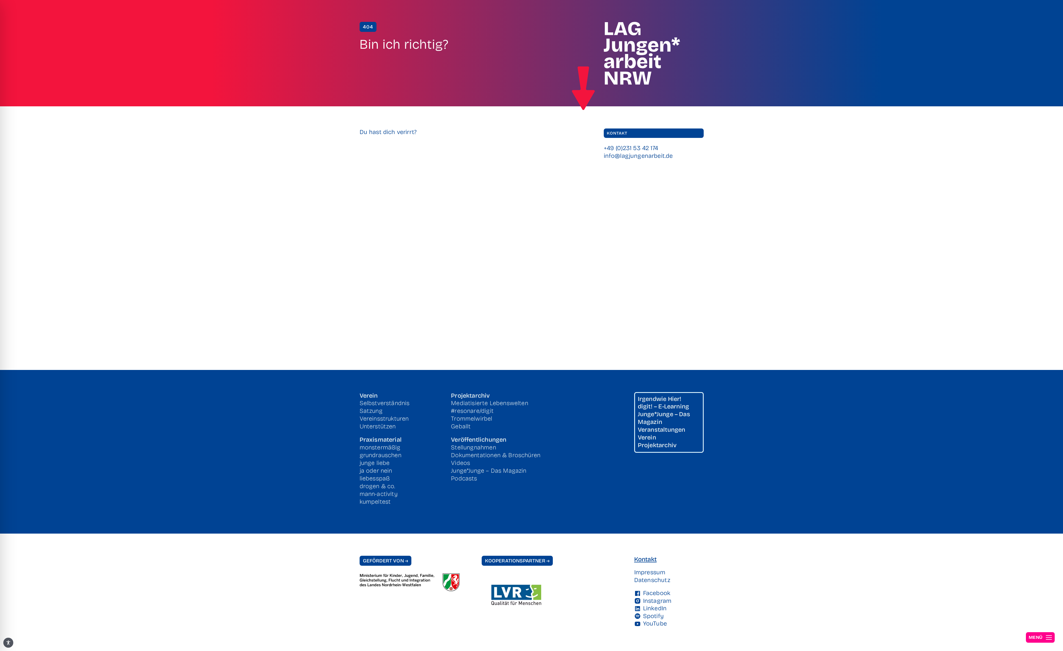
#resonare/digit (472, 411)
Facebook (656, 593)
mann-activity (379, 494)
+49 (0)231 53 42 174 (631, 148)
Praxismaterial (381, 439)
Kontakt (645, 559)
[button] (1040, 637)
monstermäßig (380, 447)
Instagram (657, 600)
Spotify (653, 616)
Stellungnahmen (473, 447)
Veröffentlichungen (478, 439)
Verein (369, 395)
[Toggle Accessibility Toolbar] (8, 642)
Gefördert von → (385, 561)
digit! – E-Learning (663, 406)
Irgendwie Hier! (660, 399)
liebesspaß (375, 478)
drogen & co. (377, 486)
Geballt (461, 426)
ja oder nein (376, 470)
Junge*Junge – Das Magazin (488, 470)
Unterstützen (378, 426)
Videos (460, 463)
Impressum (649, 572)
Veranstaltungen (661, 429)
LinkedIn (655, 608)
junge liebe (375, 463)
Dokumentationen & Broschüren (495, 455)
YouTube (655, 623)
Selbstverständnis (385, 403)
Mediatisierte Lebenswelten (489, 403)
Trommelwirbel (471, 418)
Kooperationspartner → (517, 561)
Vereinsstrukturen (384, 418)
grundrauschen (380, 455)
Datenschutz (652, 580)
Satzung (371, 411)
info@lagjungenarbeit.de (638, 155)
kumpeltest (375, 501)
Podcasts (464, 478)
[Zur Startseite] (583, 88)
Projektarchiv (470, 395)
